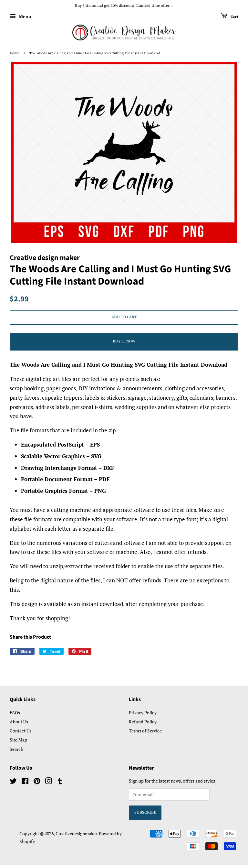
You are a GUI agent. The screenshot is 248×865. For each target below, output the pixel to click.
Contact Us (20, 731)
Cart (234, 17)
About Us (19, 722)
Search (16, 749)
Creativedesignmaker (76, 833)
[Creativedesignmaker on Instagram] (48, 782)
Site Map (18, 740)
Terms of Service (145, 731)
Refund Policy (143, 722)
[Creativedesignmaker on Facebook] (25, 782)
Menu (24, 16)
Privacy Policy (143, 712)
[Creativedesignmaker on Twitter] (13, 782)
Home (14, 53)
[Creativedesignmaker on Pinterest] (36, 782)
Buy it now (124, 341)
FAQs (15, 712)
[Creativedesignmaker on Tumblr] (60, 782)
